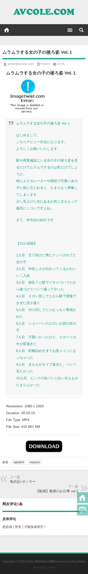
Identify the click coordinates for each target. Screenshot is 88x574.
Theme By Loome (44, 567)
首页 (6, 30)
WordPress (78, 561)
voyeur (35, 462)
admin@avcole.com (20, 64)
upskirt (19, 462)
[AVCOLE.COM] (44, 12)
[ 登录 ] (18, 527)
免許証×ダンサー (23, 481)
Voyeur (45, 64)
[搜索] (81, 30)
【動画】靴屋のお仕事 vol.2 (57, 491)
